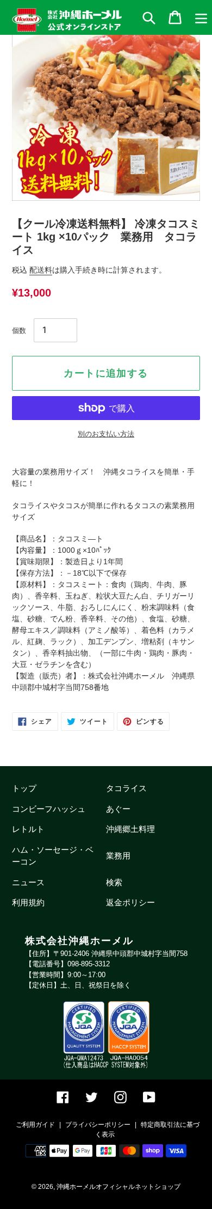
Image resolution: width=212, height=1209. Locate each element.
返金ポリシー (130, 902)
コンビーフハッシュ (48, 808)
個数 (19, 330)
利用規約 (28, 902)
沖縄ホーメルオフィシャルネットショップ (118, 1187)
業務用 (118, 855)
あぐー (118, 808)
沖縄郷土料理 (130, 829)
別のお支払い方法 (106, 434)
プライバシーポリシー (97, 1124)
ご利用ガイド (35, 1124)
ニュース (28, 882)
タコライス (126, 788)
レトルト (28, 829)
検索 (114, 882)
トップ (24, 788)
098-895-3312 (88, 964)
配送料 (40, 270)
